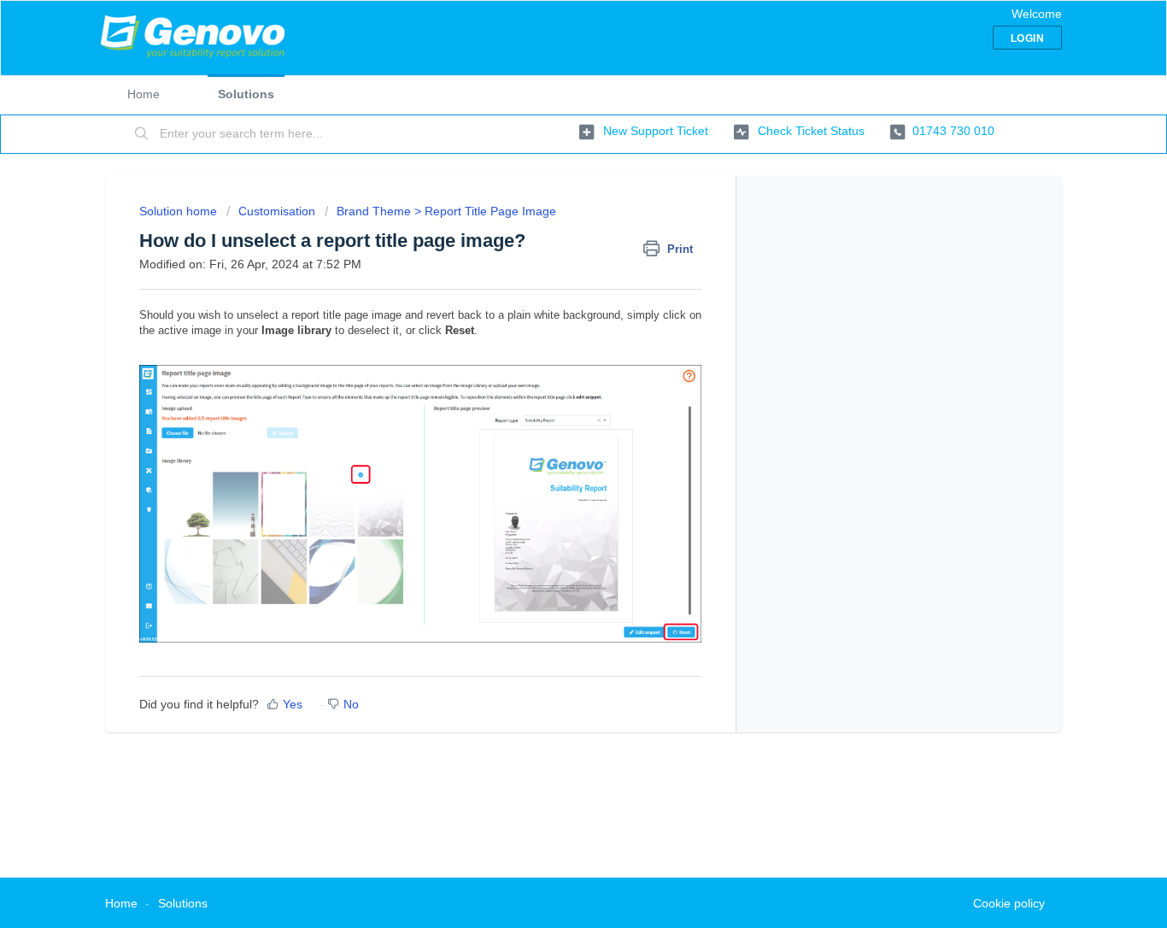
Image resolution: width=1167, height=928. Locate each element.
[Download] (552, 239)
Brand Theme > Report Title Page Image (446, 211)
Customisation (276, 211)
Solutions (246, 94)
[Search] (141, 134)
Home (143, 94)
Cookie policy (1009, 903)
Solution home (179, 211)
